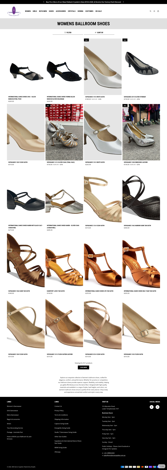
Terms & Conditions (61, 415)
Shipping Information (62, 419)
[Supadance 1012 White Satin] (103, 132)
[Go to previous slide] (44, 1)
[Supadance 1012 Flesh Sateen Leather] (64, 324)
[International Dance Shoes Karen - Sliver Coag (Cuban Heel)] (64, 195)
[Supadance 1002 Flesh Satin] (26, 132)
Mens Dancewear (13, 415)
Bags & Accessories (13, 419)
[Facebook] (152, 407)
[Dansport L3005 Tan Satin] (64, 261)
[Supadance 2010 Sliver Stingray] (141, 67)
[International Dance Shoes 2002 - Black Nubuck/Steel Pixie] (26, 67)
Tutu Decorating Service (15, 428)
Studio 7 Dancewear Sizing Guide (66, 432)
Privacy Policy (59, 411)
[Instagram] (157, 407)
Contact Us (58, 406)
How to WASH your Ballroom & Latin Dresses (19, 438)
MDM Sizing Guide (61, 448)
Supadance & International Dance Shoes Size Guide (68, 442)
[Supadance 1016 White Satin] (103, 67)
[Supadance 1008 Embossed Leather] (141, 132)
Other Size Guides (61, 437)
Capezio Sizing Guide (61, 424)
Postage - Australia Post (15, 432)
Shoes (9, 424)
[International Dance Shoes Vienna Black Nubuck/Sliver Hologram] (64, 67)
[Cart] (158, 11)
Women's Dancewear (14, 406)
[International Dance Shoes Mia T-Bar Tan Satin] (141, 261)
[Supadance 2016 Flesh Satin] (103, 324)
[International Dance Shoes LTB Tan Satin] (103, 261)
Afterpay (57, 452)
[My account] (154, 11)
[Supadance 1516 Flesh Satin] (103, 195)
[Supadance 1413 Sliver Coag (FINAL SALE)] (64, 132)
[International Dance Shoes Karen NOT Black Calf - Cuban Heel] (26, 195)
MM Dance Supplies (17, 467)
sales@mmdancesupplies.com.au (114, 455)
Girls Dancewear (12, 411)
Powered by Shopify (29, 467)
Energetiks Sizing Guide (62, 428)
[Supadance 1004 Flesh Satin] (26, 324)
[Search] (150, 11)
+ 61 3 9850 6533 (109, 453)
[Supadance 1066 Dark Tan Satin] (26, 261)
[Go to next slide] (123, 1)
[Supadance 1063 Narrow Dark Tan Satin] (141, 195)
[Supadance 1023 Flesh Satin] (141, 324)
